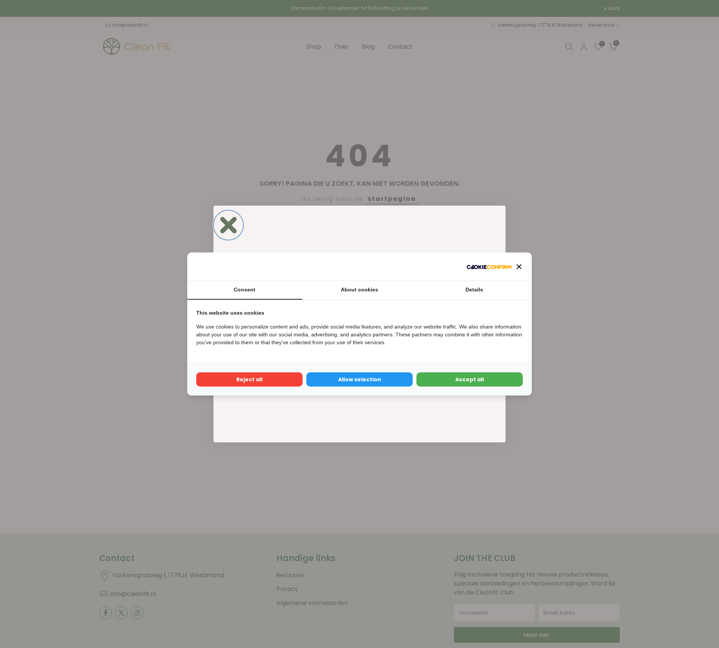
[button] (519, 266)
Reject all (249, 379)
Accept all (469, 379)
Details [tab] (474, 290)
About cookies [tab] (359, 290)
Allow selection (359, 379)
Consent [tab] (244, 290)
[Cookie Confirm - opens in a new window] (489, 266)
